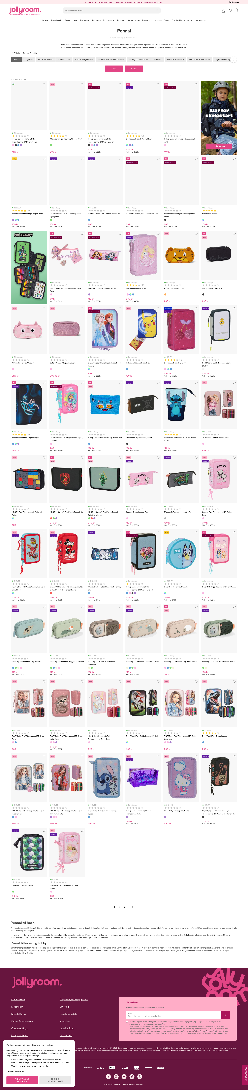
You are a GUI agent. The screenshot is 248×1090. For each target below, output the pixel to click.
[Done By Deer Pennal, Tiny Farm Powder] (21, 668)
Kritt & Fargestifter (84, 59)
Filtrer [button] (114, 69)
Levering (64, 1006)
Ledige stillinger (19, 1035)
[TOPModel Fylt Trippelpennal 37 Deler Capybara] (54, 742)
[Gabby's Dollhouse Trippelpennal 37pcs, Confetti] (51, 444)
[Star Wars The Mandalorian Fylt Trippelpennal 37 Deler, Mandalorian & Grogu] (203, 817)
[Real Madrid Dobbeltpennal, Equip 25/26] (203, 369)
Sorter (133, 69)
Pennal (135, 38)
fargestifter (178, 950)
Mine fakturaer (19, 1013)
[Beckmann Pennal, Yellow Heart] (127, 145)
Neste (132, 907)
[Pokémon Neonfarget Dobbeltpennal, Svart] (165, 220)
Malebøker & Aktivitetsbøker (111, 59)
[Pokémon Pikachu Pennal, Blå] (127, 369)
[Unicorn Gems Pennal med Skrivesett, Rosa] (51, 294)
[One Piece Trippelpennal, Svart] (127, 444)
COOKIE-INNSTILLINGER (55, 1080)
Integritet (65, 1021)
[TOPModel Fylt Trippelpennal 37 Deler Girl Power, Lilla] (56, 742)
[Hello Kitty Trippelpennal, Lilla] (165, 817)
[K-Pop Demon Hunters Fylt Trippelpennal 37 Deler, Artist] (13, 145)
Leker (112, 38)
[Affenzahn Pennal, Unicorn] (13, 369)
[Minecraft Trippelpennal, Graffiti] (165, 518)
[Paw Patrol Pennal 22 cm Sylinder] (89, 294)
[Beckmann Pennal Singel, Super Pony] (130, 145)
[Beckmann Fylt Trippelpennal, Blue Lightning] (133, 294)
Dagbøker (29, 59)
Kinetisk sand (64, 59)
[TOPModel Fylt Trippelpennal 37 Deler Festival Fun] (16, 742)
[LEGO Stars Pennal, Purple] (56, 518)
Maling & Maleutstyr (138, 59)
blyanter (169, 950)
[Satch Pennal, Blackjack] (203, 294)
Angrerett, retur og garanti (74, 999)
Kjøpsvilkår (17, 1006)
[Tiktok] (131, 1076)
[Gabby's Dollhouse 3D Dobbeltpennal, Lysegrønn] (51, 220)
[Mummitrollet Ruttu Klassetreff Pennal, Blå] (89, 593)
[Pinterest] (139, 1076)
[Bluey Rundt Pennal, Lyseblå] (165, 593)
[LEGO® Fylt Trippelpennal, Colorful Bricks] (13, 518)
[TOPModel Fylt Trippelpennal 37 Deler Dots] (13, 742)
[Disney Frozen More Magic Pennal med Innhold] (89, 369)
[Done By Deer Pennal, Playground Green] (16, 668)
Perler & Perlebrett (175, 59)
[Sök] (157, 10)
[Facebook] (108, 1076)
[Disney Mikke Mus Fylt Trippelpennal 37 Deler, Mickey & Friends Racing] (51, 593)
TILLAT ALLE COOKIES (22, 1080)
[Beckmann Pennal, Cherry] (128, 294)
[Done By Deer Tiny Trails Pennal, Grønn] (92, 668)
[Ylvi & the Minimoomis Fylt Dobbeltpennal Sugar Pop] (89, 742)
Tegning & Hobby (123, 38)
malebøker (190, 950)
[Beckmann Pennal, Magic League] (132, 145)
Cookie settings (19, 1028)
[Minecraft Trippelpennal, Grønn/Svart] (51, 145)
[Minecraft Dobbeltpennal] (13, 892)
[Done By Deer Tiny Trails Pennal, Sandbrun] (89, 668)
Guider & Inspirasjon (22, 1021)
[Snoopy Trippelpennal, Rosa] (127, 518)
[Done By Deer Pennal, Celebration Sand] (18, 668)
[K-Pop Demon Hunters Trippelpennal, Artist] (165, 145)
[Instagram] (116, 1076)
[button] (229, 10)
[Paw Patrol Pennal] (203, 220)
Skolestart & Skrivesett (199, 59)
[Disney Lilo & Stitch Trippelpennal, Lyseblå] (89, 817)
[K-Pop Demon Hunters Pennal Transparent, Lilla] (127, 817)
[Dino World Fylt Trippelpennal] (203, 742)
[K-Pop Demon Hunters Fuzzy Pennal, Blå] (89, 444)
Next (233, 59)
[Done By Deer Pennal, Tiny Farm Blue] (13, 668)
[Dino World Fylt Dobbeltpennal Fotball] (127, 742)
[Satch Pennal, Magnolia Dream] (51, 369)
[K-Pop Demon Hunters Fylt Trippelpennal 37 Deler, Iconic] (21, 145)
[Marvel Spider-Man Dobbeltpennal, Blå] (89, 220)
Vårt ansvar (66, 1035)
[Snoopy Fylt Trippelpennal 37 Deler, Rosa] (203, 518)
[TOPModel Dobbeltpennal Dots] (203, 444)
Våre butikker (67, 1028)
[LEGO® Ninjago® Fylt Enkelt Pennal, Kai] (51, 518)
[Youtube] (124, 1076)
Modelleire (157, 59)
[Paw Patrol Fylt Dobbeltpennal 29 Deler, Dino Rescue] (13, 593)
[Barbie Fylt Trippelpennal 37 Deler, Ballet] (51, 892)
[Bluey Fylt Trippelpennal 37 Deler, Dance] (203, 593)
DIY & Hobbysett (45, 59)
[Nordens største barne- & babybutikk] (25, 9)
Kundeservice (234, 2)
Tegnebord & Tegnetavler (226, 59)
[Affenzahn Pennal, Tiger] (165, 294)
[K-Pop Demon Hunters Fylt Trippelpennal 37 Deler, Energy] (16, 145)
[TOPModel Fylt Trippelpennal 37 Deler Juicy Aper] (51, 742)
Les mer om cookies (15, 1071)
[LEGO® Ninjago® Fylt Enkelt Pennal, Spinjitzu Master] (54, 518)
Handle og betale (68, 1013)
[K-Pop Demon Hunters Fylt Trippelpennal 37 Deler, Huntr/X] (18, 145)
